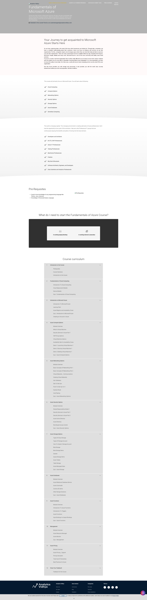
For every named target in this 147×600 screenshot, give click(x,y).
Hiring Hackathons (91, 592)
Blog (73, 589)
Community (74, 586)
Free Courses (108, 2)
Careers (57, 592)
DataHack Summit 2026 (94, 2)
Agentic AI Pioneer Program (77, 2)
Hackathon (74, 592)
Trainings (90, 589)
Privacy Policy (115, 595)
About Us (58, 586)
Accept (63, 595)
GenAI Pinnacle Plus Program (57, 2)
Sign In (116, 4)
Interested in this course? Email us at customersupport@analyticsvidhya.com (51, 22)
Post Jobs (90, 586)
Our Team (58, 589)
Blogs (116, 2)
